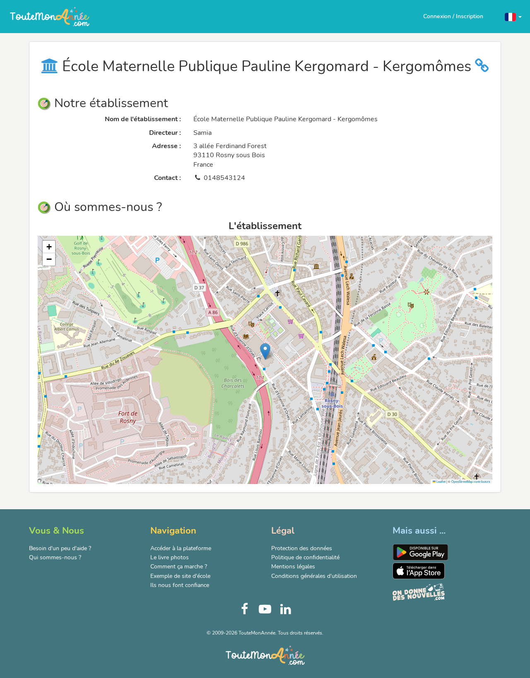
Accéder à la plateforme (180, 548)
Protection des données (301, 548)
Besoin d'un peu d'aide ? (60, 548)
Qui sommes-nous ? (55, 557)
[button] (513, 16)
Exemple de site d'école (180, 576)
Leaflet (441, 481)
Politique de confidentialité (305, 557)
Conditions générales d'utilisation (314, 576)
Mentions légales (293, 566)
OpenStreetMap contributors (470, 481)
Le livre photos (169, 557)
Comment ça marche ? (178, 566)
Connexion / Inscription (453, 16)
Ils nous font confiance (179, 585)
